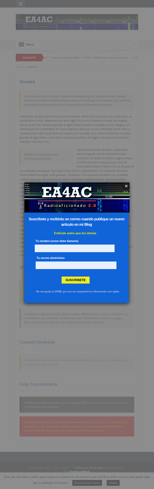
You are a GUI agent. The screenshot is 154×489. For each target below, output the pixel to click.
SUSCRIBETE (76, 280)
